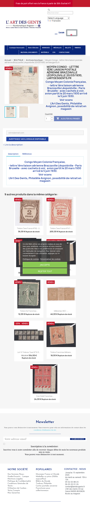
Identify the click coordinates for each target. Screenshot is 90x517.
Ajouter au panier (68, 118)
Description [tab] (13, 154)
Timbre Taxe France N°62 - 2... (29, 228)
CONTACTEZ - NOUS (75, 469)
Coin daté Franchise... (45, 396)
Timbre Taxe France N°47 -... (61, 228)
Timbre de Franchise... (29, 311)
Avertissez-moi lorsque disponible (27, 139)
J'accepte (45, 264)
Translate (56, 20)
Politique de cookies (31, 259)
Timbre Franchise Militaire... (61, 352)
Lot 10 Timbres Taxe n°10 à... (28, 352)
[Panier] (72, 32)
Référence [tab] (27, 154)
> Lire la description (13, 145)
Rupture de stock (33, 232)
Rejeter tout (45, 271)
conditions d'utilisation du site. (45, 430)
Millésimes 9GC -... (61, 311)
